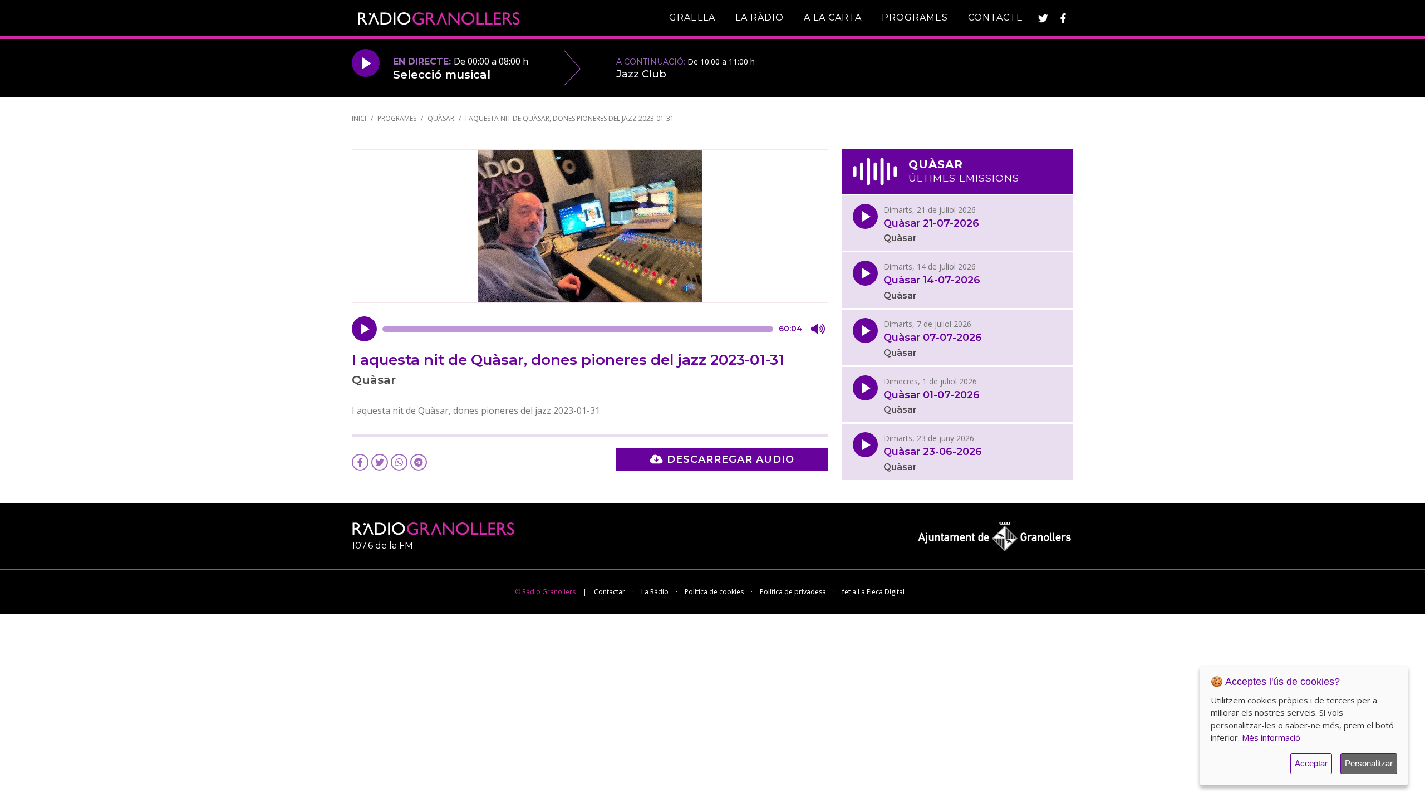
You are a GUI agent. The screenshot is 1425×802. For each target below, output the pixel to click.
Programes (915, 17)
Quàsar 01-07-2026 (931, 395)
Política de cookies (714, 591)
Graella (692, 17)
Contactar (609, 591)
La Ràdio (759, 17)
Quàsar (900, 238)
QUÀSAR (441, 118)
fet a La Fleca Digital (873, 591)
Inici (359, 118)
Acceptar (1311, 763)
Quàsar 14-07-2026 (931, 280)
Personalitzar (1369, 763)
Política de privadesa (793, 591)
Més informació (1271, 737)
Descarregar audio (729, 459)
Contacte (995, 17)
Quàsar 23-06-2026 (932, 452)
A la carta (833, 17)
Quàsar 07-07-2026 (932, 338)
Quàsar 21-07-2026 (931, 223)
